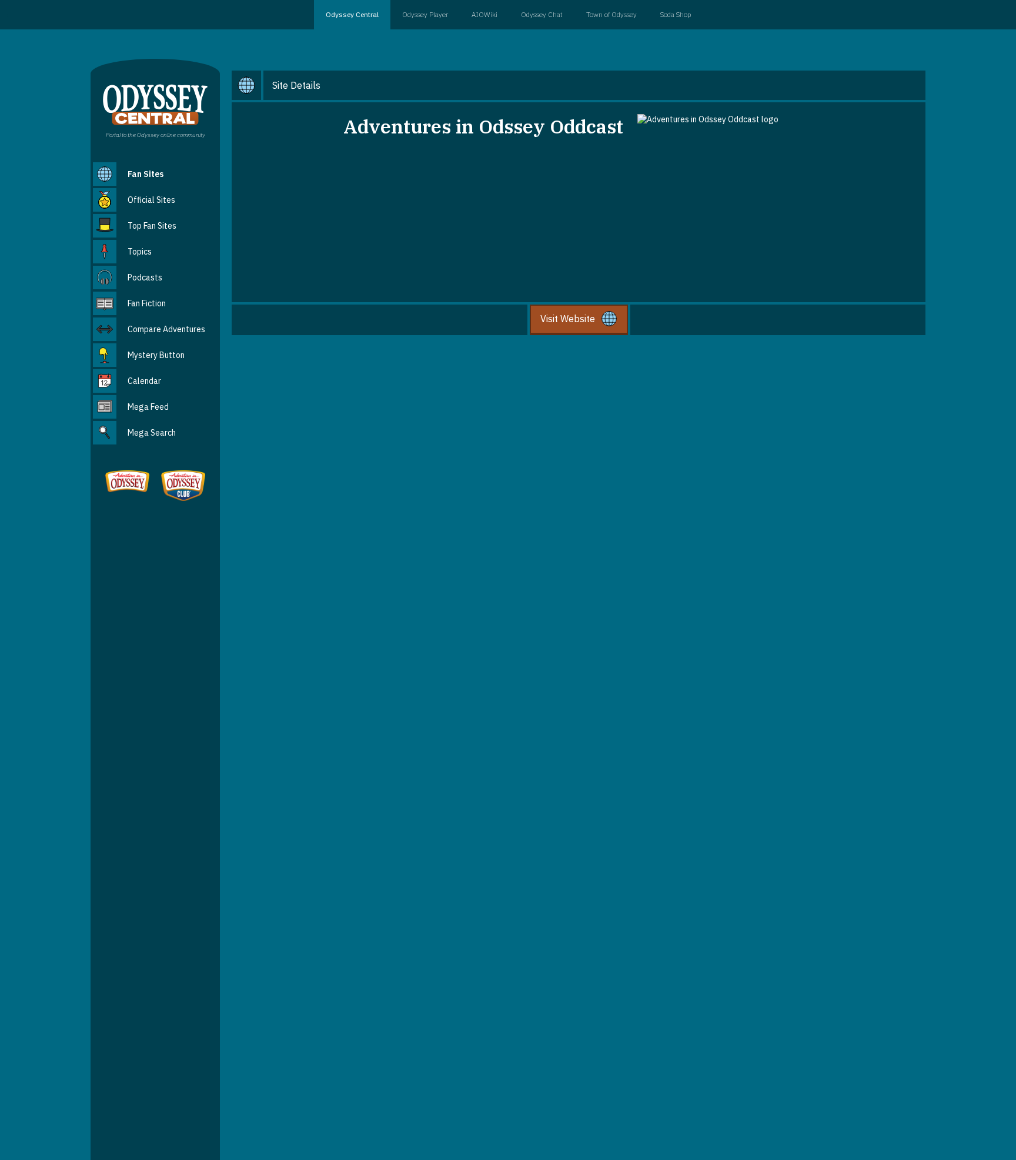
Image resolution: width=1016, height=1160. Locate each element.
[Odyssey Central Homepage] (155, 103)
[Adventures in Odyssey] (127, 482)
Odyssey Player (425, 14)
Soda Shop (675, 14)
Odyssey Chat (542, 14)
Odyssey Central (352, 14)
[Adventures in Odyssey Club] (183, 486)
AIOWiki (484, 14)
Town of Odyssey (611, 14)
